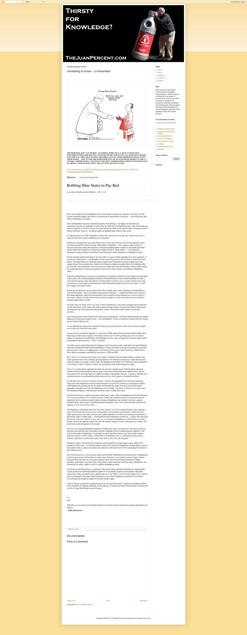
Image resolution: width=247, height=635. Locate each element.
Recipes (160, 81)
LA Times (161, 144)
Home (108, 601)
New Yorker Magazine (165, 139)
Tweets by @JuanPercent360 (166, 123)
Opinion (71, 177)
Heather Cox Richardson (166, 129)
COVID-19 (161, 78)
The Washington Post (165, 147)
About (160, 73)
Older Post (143, 601)
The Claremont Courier (166, 141)
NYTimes (161, 149)
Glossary (161, 75)
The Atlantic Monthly (165, 136)
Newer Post (72, 601)
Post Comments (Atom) (84, 604)
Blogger (148, 618)
